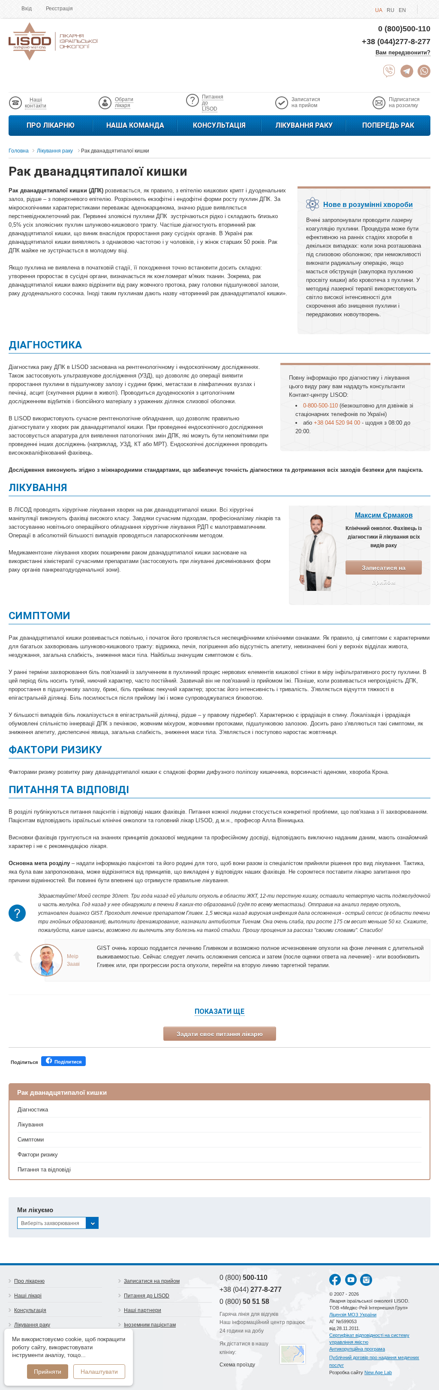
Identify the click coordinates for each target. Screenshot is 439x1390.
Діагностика (33, 1109)
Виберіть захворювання (50, 1223)
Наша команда (135, 125)
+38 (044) (251, 1289)
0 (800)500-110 (404, 28)
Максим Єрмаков (384, 515)
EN (402, 10)
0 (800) (244, 1277)
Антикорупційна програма (357, 1348)
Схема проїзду (237, 1365)
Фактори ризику (38, 1154)
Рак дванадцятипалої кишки (62, 1092)
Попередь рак (388, 125)
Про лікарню (51, 125)
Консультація (219, 125)
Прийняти (47, 1371)
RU (390, 10)
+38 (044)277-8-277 (396, 41)
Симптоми (31, 1139)
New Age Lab (378, 1372)
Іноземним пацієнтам (150, 1325)
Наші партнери (142, 1310)
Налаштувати (99, 1371)
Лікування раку (304, 125)
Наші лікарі (28, 1296)
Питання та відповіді (44, 1169)
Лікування (30, 1124)
